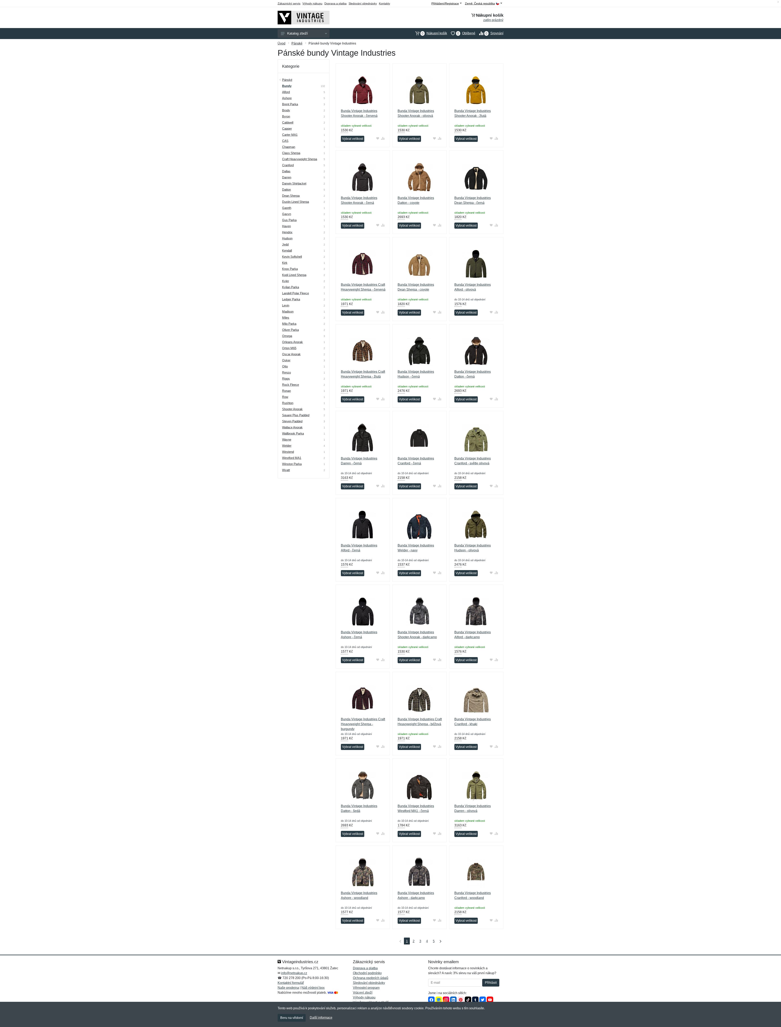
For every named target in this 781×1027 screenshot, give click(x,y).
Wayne (286, 439)
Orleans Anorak (292, 342)
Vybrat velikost (352, 138)
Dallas (286, 171)
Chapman (288, 147)
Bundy (286, 86)
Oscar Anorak (291, 354)
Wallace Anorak (292, 427)
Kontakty (384, 3)
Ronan (286, 390)
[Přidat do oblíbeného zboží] (377, 138)
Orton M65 (289, 348)
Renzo (286, 372)
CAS (285, 140)
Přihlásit (491, 982)
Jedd (285, 244)
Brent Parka (290, 104)
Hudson (287, 238)
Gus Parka (289, 220)
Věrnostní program (366, 987)
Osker (286, 360)
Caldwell (287, 122)
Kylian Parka (290, 287)
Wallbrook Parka (293, 433)
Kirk (284, 262)
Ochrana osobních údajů (370, 978)
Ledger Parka (291, 299)
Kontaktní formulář (291, 983)
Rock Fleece (290, 384)
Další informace (321, 1017)
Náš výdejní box (313, 987)
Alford (286, 92)
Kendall (287, 250)
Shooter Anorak (292, 409)
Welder (286, 445)
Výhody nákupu (312, 3)
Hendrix (287, 232)
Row (285, 397)
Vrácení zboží (362, 992)
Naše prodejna (288, 987)
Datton (286, 189)
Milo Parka (289, 323)
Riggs (286, 378)
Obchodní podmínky (367, 973)
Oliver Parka (290, 329)
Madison (287, 311)
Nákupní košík (434, 33)
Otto (285, 366)
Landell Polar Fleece (295, 293)
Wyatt (286, 470)
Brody (286, 110)
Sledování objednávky (363, 3)
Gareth (286, 208)
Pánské (296, 43)
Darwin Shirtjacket (294, 183)
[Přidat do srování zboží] (382, 138)
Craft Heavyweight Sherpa (299, 159)
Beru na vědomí (291, 1017)
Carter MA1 (290, 134)
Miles (285, 317)
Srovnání (494, 33)
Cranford (288, 165)
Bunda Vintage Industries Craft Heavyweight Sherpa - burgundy (363, 724)
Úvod (281, 43)
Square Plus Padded (295, 415)
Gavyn (286, 214)
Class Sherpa (291, 153)
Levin (285, 305)
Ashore (287, 98)
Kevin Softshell (292, 256)
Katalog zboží (297, 33)
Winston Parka (292, 464)
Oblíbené (466, 33)
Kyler (285, 281)
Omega (287, 336)
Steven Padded (292, 421)
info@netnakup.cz (294, 973)
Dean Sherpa (291, 195)
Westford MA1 (291, 458)
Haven (286, 226)
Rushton (287, 403)
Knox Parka (290, 269)
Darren (286, 177)
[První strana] (399, 941)
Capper (287, 128)
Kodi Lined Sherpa (294, 275)
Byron (286, 116)
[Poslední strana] (439, 941)
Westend (288, 451)
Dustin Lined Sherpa (295, 201)
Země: (480, 3)
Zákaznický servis (289, 3)
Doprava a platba (335, 3)
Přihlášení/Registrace (445, 3)
